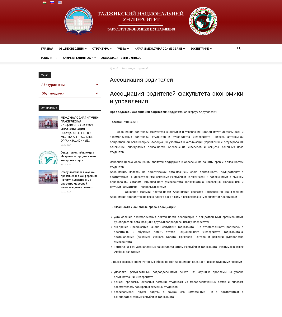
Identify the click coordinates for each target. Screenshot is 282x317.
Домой (114, 68)
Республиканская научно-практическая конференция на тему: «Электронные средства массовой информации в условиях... (79, 180)
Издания (47, 57)
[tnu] (141, 22)
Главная (47, 48)
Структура (100, 48)
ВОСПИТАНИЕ (199, 48)
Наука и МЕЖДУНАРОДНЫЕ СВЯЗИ (158, 48)
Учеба (121, 48)
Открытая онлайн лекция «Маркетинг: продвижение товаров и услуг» (78, 156)
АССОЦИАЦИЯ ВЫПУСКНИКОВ (121, 57)
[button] (238, 49)
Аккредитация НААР (78, 57)
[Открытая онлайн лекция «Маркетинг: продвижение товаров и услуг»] (48, 157)
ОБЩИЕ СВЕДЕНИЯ (71, 48)
